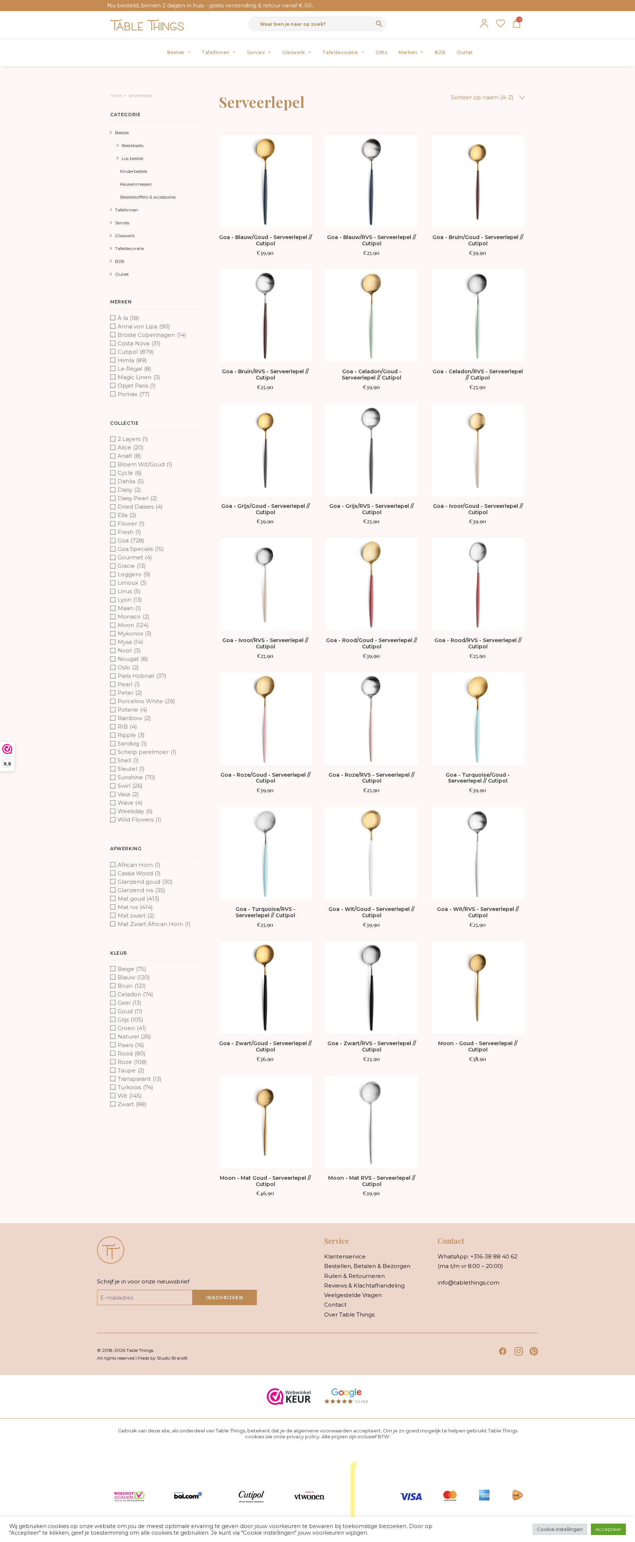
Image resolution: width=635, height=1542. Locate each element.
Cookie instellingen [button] (560, 1529)
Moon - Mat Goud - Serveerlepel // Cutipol (265, 1181)
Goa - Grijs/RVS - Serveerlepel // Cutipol (371, 509)
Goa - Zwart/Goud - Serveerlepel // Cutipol (265, 1046)
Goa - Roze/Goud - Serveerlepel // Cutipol (265, 778)
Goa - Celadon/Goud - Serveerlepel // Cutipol (371, 374)
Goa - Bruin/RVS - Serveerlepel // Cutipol (265, 374)
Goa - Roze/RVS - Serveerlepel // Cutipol (372, 778)
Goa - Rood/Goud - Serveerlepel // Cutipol (371, 643)
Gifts (381, 52)
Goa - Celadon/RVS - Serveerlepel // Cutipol (478, 374)
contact (335, 1304)
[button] (265, 181)
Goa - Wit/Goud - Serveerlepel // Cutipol (372, 912)
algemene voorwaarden (323, 1431)
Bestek (175, 52)
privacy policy (303, 1436)
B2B (440, 52)
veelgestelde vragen (353, 1295)
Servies (256, 52)
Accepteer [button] (608, 1529)
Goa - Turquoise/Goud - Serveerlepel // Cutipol (478, 778)
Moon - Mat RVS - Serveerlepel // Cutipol (371, 1181)
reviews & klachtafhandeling (364, 1285)
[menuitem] (178, 52)
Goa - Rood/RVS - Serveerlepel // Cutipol (477, 643)
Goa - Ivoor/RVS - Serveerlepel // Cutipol (265, 643)
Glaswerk (293, 52)
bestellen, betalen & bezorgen (367, 1266)
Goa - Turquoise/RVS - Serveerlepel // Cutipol (265, 912)
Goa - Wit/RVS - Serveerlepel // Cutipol (478, 912)
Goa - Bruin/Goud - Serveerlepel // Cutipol (478, 240)
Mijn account (484, 23)
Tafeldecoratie (340, 52)
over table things (349, 1314)
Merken (408, 52)
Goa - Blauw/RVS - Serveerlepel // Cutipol (371, 240)
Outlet (465, 52)
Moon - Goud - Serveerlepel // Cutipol (477, 1046)
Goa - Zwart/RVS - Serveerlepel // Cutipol (371, 1046)
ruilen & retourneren (354, 1275)
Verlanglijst (500, 23)
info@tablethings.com (468, 1282)
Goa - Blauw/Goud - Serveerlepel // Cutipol (265, 240)
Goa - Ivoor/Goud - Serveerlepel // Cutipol (478, 509)
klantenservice (345, 1256)
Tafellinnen (216, 52)
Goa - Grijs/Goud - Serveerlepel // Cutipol (265, 509)
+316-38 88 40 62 (493, 1256)
